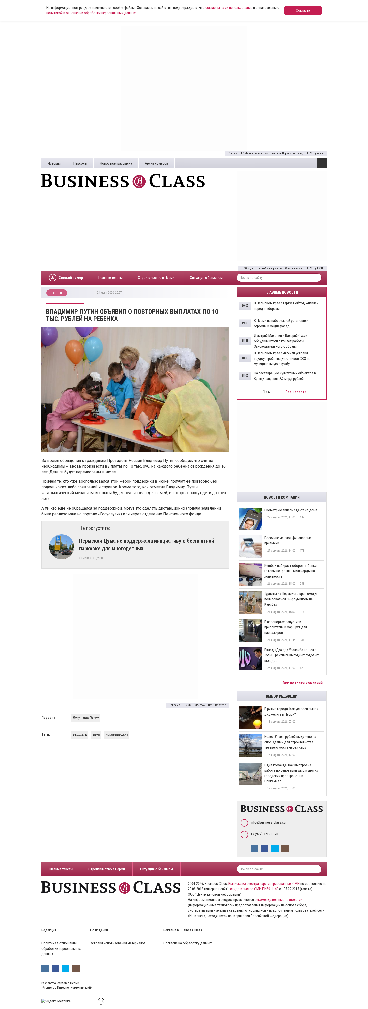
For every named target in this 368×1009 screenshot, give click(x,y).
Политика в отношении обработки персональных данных (61, 948)
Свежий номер (71, 277)
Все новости (296, 392)
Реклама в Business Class (182, 930)
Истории (54, 163)
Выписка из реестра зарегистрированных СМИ (264, 883)
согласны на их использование (228, 7)
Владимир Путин (86, 717)
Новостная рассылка (116, 163)
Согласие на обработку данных (187, 943)
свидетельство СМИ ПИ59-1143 (254, 889)
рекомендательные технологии (278, 899)
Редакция (48, 930)
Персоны (80, 163)
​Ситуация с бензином (206, 277)
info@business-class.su (268, 822)
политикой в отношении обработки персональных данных (91, 13)
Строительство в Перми (156, 277)
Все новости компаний (303, 683)
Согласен (303, 10)
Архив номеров (156, 163)
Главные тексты (110, 277)
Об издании (99, 930)
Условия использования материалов (118, 943)
